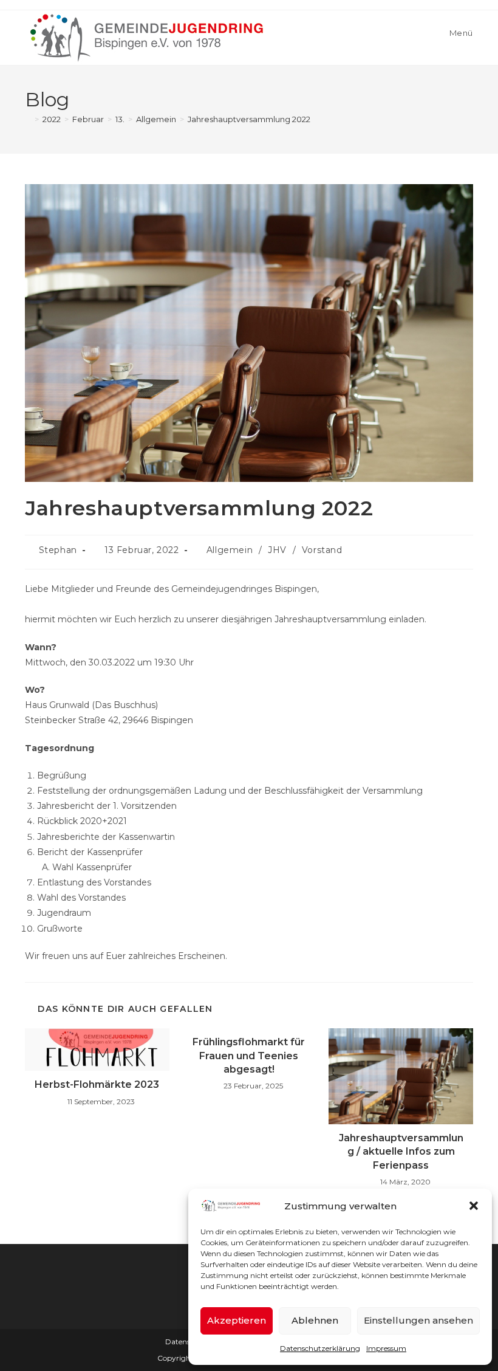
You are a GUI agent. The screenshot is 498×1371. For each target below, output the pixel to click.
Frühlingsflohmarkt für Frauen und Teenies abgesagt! (249, 1055)
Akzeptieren (236, 1320)
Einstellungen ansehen (418, 1320)
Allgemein (229, 550)
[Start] (28, 119)
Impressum (386, 1348)
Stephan (58, 550)
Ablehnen (315, 1320)
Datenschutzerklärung (320, 1348)
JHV (277, 550)
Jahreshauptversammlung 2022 (249, 119)
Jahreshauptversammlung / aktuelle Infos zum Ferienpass (401, 1151)
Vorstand (322, 550)
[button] (474, 1206)
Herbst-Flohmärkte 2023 (97, 1084)
